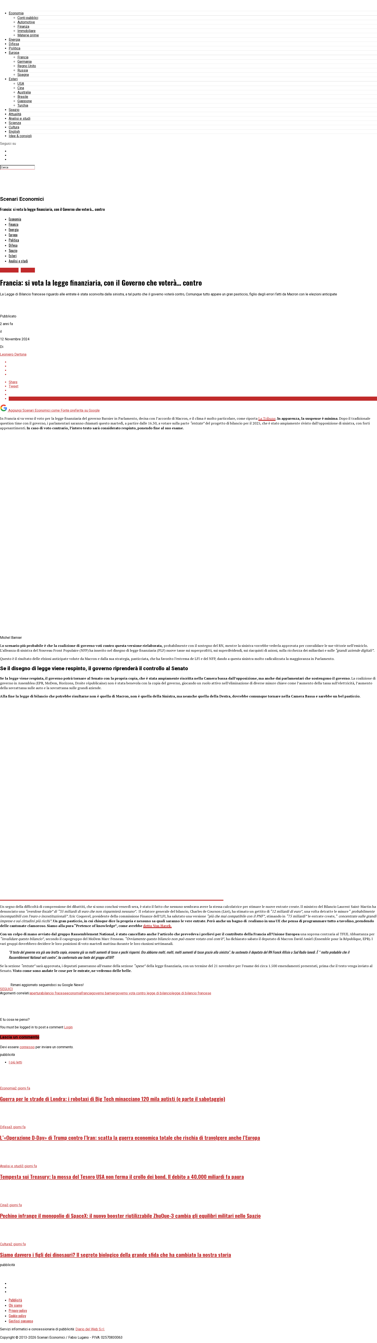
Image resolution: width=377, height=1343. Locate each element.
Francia (22, 57)
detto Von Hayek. (157, 925)
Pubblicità (15, 1300)
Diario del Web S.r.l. (90, 1329)
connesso (27, 1047)
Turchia (22, 105)
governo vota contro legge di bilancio (143, 993)
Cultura (14, 127)
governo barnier (103, 993)
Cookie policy (17, 1315)
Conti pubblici (27, 18)
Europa (14, 53)
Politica (14, 48)
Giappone (24, 101)
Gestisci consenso (21, 1321)
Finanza (23, 26)
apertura (36, 993)
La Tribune (267, 418)
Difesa (14, 44)
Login (68, 1027)
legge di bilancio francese (191, 993)
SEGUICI (6, 989)
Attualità (15, 114)
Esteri (13, 79)
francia (86, 993)
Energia (14, 39)
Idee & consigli (20, 136)
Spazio (14, 110)
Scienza (15, 123)
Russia (22, 70)
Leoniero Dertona (13, 354)
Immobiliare (26, 31)
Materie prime (28, 35)
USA (20, 84)
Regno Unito (26, 66)
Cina (20, 88)
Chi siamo (15, 1305)
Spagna (23, 75)
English (14, 132)
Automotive (26, 22)
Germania (24, 62)
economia (74, 993)
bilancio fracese (54, 993)
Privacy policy (18, 1310)
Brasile (22, 97)
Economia (16, 13)
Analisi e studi (19, 118)
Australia (24, 92)
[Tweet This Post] (193, 366)
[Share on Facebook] (193, 362)
